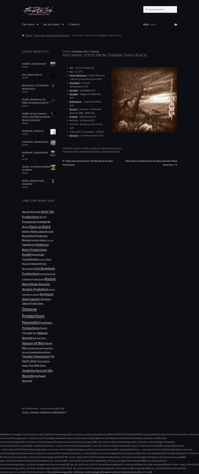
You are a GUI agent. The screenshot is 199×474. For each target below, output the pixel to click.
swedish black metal (110, 151)
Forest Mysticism (78, 75)
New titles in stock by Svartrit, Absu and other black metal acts (151, 162)
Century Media (38, 240)
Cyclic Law (49, 240)
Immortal (35, 263)
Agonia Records (31, 211)
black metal (72, 151)
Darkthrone (29, 244)
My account (51, 25)
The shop (28, 25)
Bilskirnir (74, 135)
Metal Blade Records (36, 284)
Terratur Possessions (35, 356)
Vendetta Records (34, 370)
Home (28, 36)
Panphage (74, 82)
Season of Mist (33, 343)
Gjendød (73, 90)
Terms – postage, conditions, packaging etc (43, 412)
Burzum (73, 109)
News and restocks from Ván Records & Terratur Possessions (87, 162)
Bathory (26, 231)
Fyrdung (73, 116)
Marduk (50, 279)
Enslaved (41, 259)
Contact (74, 25)
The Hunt (95, 51)
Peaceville (30, 322)
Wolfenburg (75, 101)
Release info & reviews (111, 148)
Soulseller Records (35, 348)
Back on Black (40, 226)
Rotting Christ (39, 338)
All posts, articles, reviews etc (52, 36)
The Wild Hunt (37, 365)
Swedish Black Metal (39, 352)
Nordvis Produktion (35, 289)
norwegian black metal (89, 151)
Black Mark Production (35, 236)
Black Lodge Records (42, 231)
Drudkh (27, 254)
